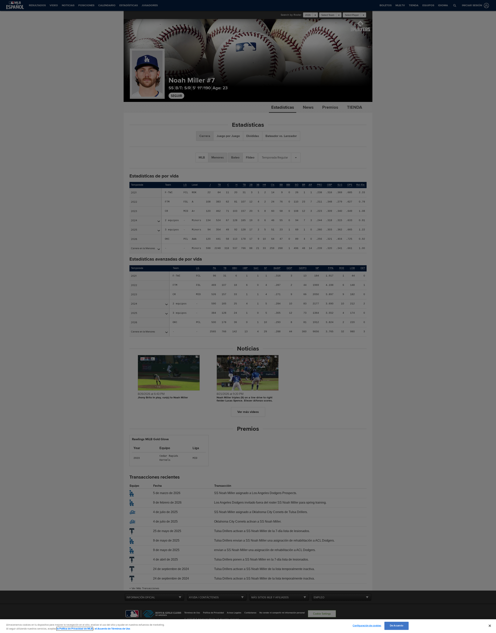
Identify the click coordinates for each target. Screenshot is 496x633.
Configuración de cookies (367, 625)
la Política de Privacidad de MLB (75, 628)
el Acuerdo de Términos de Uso (112, 628)
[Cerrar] (490, 625)
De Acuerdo (396, 625)
